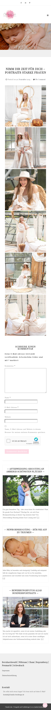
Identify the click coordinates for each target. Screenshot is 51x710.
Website (8, 417)
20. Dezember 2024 (23, 79)
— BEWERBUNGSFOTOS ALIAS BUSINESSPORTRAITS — (25, 592)
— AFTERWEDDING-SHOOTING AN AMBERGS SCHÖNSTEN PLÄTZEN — (25, 470)
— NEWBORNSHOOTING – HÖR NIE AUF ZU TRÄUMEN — (25, 531)
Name (8, 397)
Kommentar (10, 366)
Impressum (5, 671)
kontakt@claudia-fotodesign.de (13, 695)
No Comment (40, 79)
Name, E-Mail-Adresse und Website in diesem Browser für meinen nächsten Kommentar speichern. (25, 430)
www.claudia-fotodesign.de (38, 707)
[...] (38, 517)
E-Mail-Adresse (12, 407)
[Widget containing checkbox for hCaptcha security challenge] (23, 440)
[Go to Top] (45, 705)
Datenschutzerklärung (9, 675)
